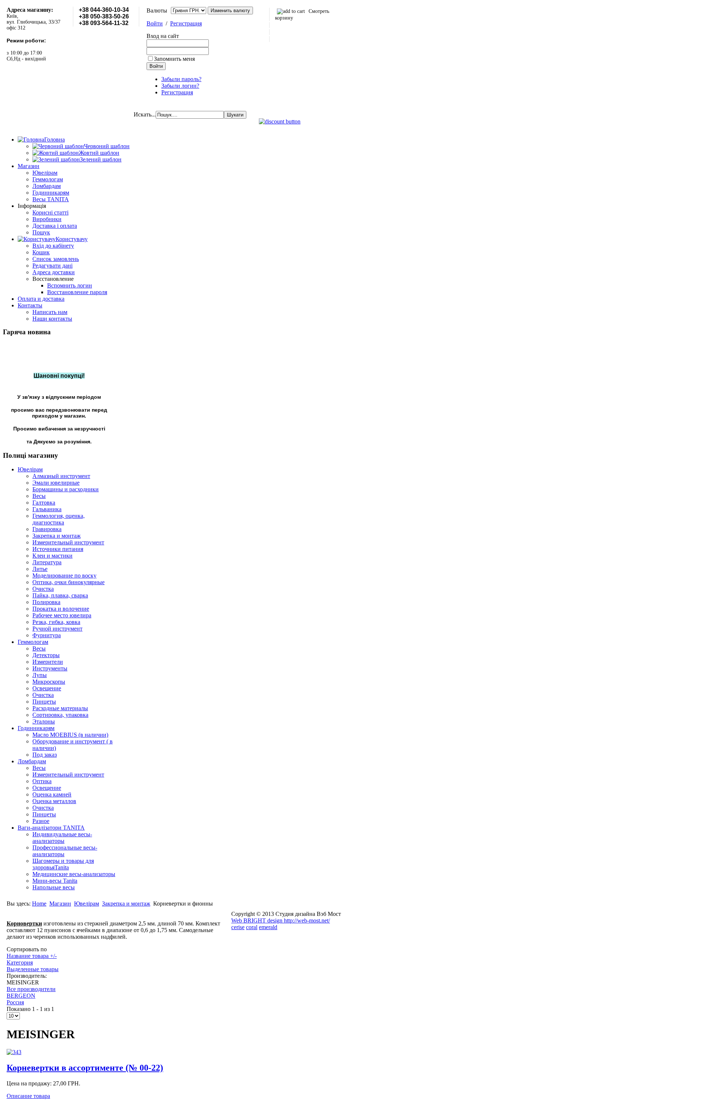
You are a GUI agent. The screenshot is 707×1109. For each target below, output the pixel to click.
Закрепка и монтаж (56, 536)
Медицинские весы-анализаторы (73, 874)
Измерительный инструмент (68, 542)
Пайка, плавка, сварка (60, 595)
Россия (15, 1002)
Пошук (41, 232)
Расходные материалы (60, 708)
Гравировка (46, 529)
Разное (40, 821)
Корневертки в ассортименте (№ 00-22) (85, 1068)
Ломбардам (46, 186)
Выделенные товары (33, 969)
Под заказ (44, 754)
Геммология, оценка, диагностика (58, 519)
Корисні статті (50, 212)
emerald (268, 927)
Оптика (42, 781)
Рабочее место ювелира (61, 615)
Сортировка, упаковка (60, 715)
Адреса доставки (53, 272)
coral (251, 927)
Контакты (30, 305)
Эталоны (43, 721)
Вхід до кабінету (53, 246)
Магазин (28, 166)
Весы (39, 496)
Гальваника (46, 509)
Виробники (46, 219)
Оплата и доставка (41, 299)
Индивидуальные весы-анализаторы (62, 837)
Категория (20, 962)
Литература (46, 562)
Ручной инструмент (57, 628)
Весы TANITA (50, 199)
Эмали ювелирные (56, 482)
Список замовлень (55, 259)
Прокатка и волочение (60, 609)
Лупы (39, 675)
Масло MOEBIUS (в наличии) (70, 735)
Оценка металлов (54, 801)
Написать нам (49, 312)
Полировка (46, 602)
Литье (40, 569)
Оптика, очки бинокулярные (68, 582)
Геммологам (47, 179)
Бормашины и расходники (65, 489)
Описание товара (28, 1096)
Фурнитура (46, 635)
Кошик (41, 252)
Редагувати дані (52, 265)
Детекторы (46, 655)
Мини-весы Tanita (54, 881)
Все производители (31, 989)
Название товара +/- (32, 956)
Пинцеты (44, 701)
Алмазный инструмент (61, 476)
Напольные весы (53, 887)
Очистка (43, 589)
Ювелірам (44, 173)
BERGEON (21, 996)
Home (39, 903)
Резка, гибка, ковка (56, 622)
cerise (238, 927)
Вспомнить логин (69, 285)
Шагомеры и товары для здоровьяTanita (63, 864)
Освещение (46, 688)
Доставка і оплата (54, 226)
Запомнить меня (174, 59)
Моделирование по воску (64, 575)
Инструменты (49, 668)
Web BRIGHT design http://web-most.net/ (280, 920)
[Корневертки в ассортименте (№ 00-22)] (14, 1052)
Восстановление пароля (77, 292)
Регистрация (186, 23)
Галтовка (43, 502)
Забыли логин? (180, 86)
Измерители (47, 662)
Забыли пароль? (181, 79)
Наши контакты (52, 318)
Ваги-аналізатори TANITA (51, 827)
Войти (155, 23)
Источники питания (57, 549)
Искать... (145, 114)
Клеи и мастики (52, 555)
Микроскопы (48, 682)
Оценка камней (51, 794)
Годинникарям (50, 192)
